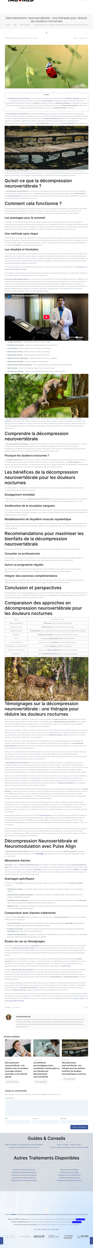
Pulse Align (40, 854)
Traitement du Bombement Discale (23, 1172)
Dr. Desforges (80, 267)
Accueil (7, 25)
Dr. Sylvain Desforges (44, 815)
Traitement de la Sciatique (69, 1170)
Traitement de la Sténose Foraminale (24, 1180)
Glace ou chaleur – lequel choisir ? (69, 1145)
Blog (14, 25)
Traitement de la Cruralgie (69, 1172)
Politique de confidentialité (50, 1229)
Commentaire (10, 1098)
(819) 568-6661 (74, 1224)
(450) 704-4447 (70, 1219)
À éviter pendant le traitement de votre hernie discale (69, 1147)
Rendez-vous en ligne (80, 1219)
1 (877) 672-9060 (66, 1222)
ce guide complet (78, 998)
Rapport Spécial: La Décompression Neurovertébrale (24, 1145)
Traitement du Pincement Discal (69, 1175)
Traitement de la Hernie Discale (24, 1170)
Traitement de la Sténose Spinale (24, 1178)
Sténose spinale (25, 25)
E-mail (35, 1118)
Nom (7, 1118)
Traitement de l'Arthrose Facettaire (69, 1180)
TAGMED (13, 1214)
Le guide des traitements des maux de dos (24, 1147)
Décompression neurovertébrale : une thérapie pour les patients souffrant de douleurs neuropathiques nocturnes (74, 1068)
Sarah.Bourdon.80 (19, 38)
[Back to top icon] (46, 1210)
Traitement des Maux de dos (69, 1178)
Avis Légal (37, 1229)
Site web (63, 1118)
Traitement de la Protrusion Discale (23, 1175)
